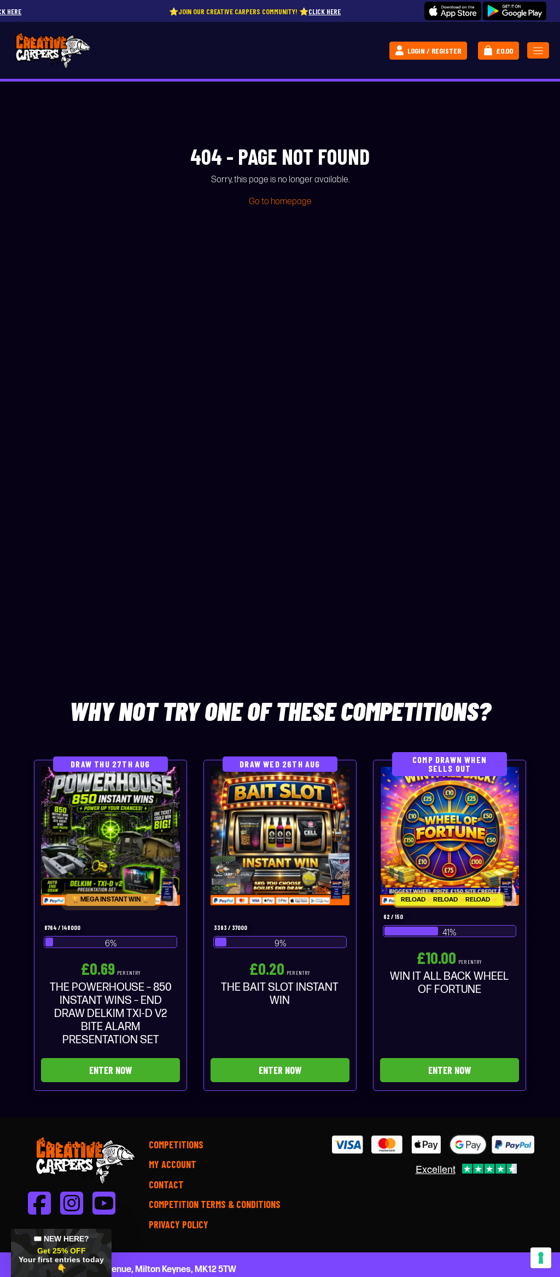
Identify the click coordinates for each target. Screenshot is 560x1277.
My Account (172, 1164)
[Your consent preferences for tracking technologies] (540, 1257)
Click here (279, 11)
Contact (166, 1184)
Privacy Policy (178, 1224)
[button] (61, 1253)
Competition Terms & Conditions (215, 1204)
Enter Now (110, 1070)
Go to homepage (280, 202)
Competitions (176, 1145)
